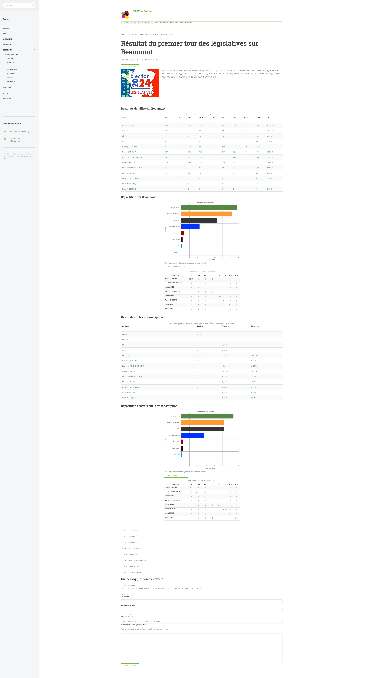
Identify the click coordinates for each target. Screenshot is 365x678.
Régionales (9, 77)
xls (205, 263)
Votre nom (125, 597)
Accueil (123, 22)
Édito (5, 34)
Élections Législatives (130, 66)
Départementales (11, 54)
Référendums (10, 73)
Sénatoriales (10, 81)
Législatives (138, 22)
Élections (130, 22)
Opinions (7, 88)
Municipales (9, 66)
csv (202, 263)
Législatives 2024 (148, 22)
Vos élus (7, 99)
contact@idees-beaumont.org (18, 132)
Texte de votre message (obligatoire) (134, 625)
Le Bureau (153, 60)
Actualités (8, 39)
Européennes (10, 58)
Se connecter (11, 156)
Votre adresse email (128, 605)
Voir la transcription (176, 266)
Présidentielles (11, 70)
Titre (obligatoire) (127, 616)
